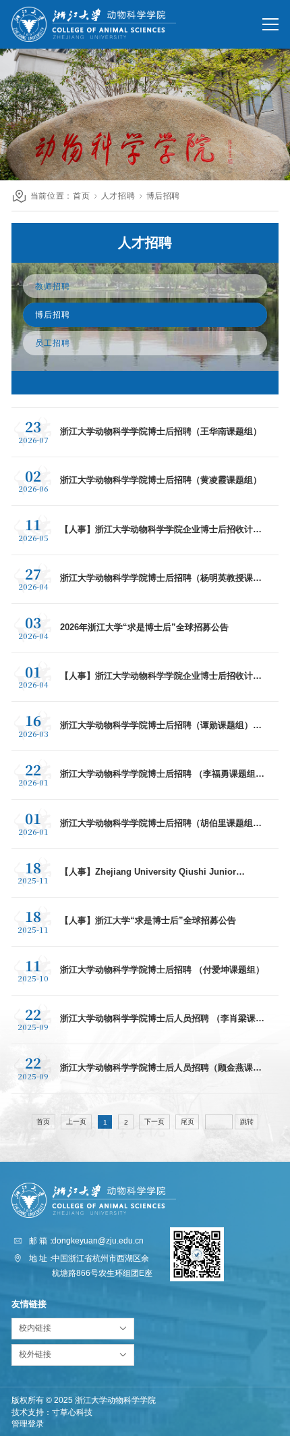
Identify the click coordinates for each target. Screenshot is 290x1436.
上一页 (76, 1121)
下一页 (154, 1121)
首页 (81, 195)
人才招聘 (118, 195)
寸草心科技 (72, 1412)
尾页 (187, 1121)
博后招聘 (163, 195)
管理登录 (27, 1423)
